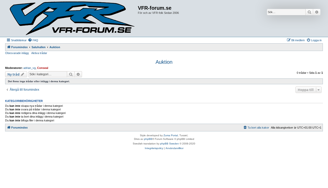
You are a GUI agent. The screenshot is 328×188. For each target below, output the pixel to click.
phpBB (148, 139)
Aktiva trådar (39, 53)
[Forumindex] (72, 18)
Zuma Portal (170, 135)
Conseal (42, 67)
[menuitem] (33, 40)
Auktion (164, 62)
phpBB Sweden (169, 143)
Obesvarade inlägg (17, 53)
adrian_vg (29, 67)
